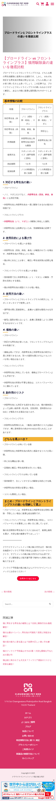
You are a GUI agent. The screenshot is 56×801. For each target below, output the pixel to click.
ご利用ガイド (28, 749)
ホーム (28, 713)
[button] (37, 3)
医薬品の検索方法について (28, 754)
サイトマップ (28, 758)
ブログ (28, 726)
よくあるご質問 (28, 722)
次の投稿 (49, 591)
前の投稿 (6, 591)
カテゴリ (28, 717)
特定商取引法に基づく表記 (28, 740)
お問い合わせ (28, 736)
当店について (28, 731)
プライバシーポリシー (28, 745)
